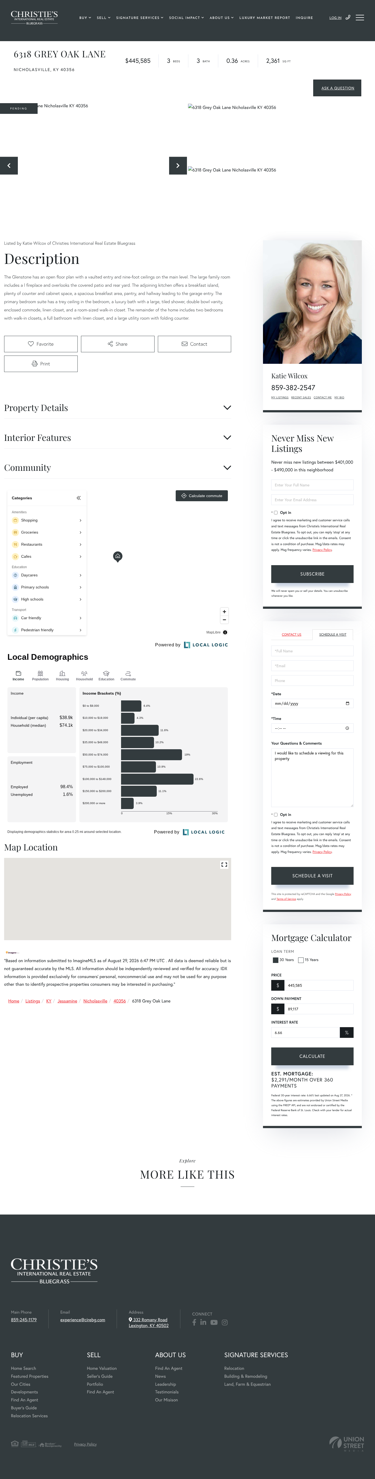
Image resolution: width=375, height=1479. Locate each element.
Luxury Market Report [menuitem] (264, 18)
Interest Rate (284, 1022)
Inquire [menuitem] (304, 18)
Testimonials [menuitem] (166, 1392)
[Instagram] (225, 1322)
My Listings (280, 397)
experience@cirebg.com (82, 1320)
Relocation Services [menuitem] (29, 1416)
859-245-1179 (348, 17)
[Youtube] (214, 1322)
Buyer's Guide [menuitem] (24, 1408)
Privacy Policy (322, 550)
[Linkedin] (203, 1322)
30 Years (286, 959)
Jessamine (67, 1001)
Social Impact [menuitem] (184, 18)
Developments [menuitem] (24, 1392)
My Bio (339, 397)
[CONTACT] (337, 88)
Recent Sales (301, 397)
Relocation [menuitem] (234, 1368)
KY (49, 1001)
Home (13, 1001)
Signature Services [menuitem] (137, 18)
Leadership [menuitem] (165, 1384)
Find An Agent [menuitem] (24, 1400)
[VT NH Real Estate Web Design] (346, 1444)
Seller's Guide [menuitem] (100, 1376)
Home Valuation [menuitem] (102, 1368)
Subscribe (312, 574)
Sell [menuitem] (102, 18)
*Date (276, 693)
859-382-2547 (293, 387)
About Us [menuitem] (220, 18)
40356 (119, 1001)
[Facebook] (194, 1322)
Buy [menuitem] (83, 18)
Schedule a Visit (332, 635)
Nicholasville (95, 1001)
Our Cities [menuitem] (20, 1384)
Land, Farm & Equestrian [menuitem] (247, 1384)
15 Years (311, 959)
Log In (335, 18)
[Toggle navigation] (360, 17)
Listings (33, 1001)
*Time (276, 718)
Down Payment (286, 998)
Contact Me (323, 397)
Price (276, 975)
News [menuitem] (160, 1376)
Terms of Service (286, 899)
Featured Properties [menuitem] (29, 1376)
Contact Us (291, 635)
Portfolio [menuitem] (95, 1384)
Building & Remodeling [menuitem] (245, 1376)
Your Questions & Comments (296, 743)
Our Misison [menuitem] (166, 1400)
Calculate (312, 1056)
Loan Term (282, 951)
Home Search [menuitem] (23, 1368)
